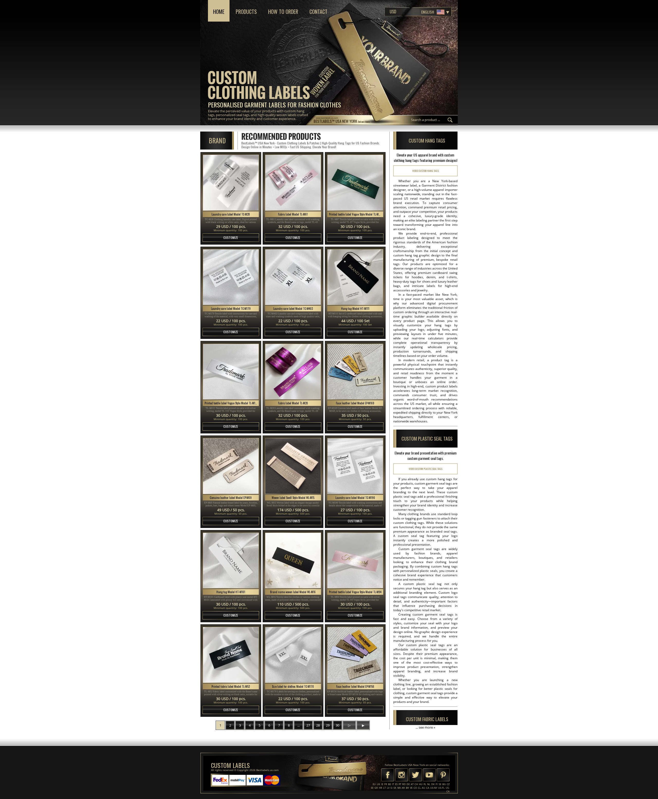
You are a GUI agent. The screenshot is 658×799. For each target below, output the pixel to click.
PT (400, 784)
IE (382, 784)
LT (384, 787)
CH (416, 784)
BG (444, 784)
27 (308, 725)
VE (411, 787)
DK (433, 784)
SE (440, 784)
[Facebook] (387, 775)
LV (388, 787)
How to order (283, 11)
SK (395, 787)
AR (403, 787)
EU (374, 784)
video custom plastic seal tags (425, 469)
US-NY (433, 787)
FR (385, 784)
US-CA (448, 789)
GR (376, 787)
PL (425, 784)
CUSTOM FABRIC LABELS (427, 719)
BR (407, 787)
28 (318, 725)
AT (412, 784)
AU (423, 787)
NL (428, 784)
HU (421, 784)
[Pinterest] (443, 775)
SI (391, 787)
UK (378, 784)
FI (437, 784)
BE (389, 784)
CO (415, 787)
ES (396, 784)
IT (393, 784)
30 (337, 725)
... (298, 725)
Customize (230, 237)
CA (427, 787)
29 (328, 725)
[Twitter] (415, 775)
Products (246, 11)
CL (419, 787)
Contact (318, 11)
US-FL (441, 787)
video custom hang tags (425, 171)
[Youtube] (429, 775)
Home (218, 11)
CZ (448, 784)
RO (404, 784)
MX (399, 787)
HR (380, 787)
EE (372, 787)
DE (408, 784)
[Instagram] (401, 775)
